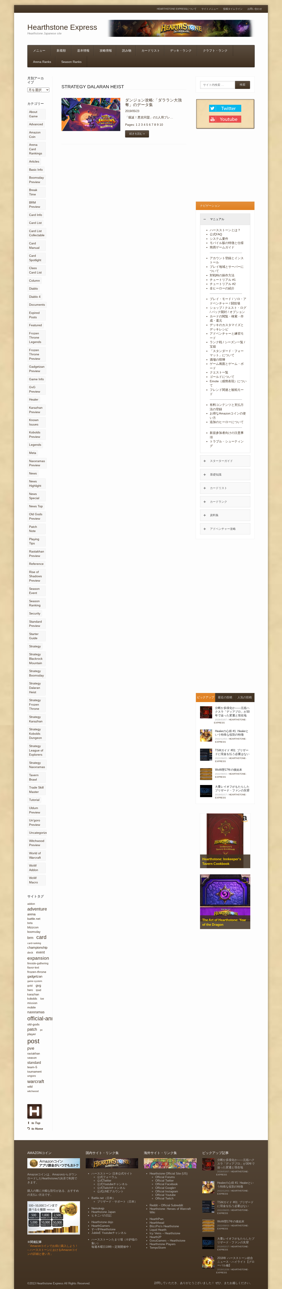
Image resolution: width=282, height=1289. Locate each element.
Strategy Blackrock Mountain (36, 658)
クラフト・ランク (215, 50)
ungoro (31, 1075)
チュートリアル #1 (223, 279)
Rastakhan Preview (36, 554)
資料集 (214, 515)
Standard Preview (35, 624)
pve (30, 1048)
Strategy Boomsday (36, 673)
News (33, 473)
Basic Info (36, 169)
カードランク (218, 501)
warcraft (35, 1081)
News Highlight (35, 483)
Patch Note (33, 529)
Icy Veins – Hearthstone (165, 1233)
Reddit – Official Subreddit (166, 1205)
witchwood (33, 1091)
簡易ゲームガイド (222, 247)
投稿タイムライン (233, 9)
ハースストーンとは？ (225, 230)
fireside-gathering (37, 963)
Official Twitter (164, 1180)
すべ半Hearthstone (103, 1229)
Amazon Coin (35, 135)
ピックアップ (205, 697)
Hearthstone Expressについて (177, 9)
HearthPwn (156, 1219)
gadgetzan (34, 976)
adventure (37, 909)
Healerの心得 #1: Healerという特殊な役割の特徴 (232, 732)
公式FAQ (216, 234)
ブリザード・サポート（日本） (117, 1201)
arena (31, 914)
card (41, 937)
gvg (38, 985)
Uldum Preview (34, 810)
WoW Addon (33, 868)
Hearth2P (155, 1237)
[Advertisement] (225, 166)
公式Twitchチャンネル (111, 1188)
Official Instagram (166, 1191)
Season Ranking (35, 603)
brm (30, 938)
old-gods (33, 1024)
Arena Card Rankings (35, 149)
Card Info (35, 215)
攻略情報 (106, 50)
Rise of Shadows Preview (35, 576)
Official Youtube (165, 1195)
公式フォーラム (107, 1177)
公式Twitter (104, 1180)
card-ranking (34, 943)
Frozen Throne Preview (34, 354)
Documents (37, 304)
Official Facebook (166, 1184)
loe (42, 998)
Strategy (35, 646)
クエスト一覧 (219, 372)
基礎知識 (215, 474)
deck (30, 952)
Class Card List (35, 270)
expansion (38, 958)
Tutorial (34, 800)
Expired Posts (34, 315)
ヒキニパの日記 (101, 1215)
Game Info (36, 379)
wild (30, 1086)
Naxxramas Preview (37, 463)
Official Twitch (164, 1198)
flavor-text (33, 967)
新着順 (61, 50)
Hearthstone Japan (103, 1212)
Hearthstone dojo (102, 1222)
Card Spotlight (35, 258)
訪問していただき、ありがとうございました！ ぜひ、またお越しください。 (203, 1283)
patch (32, 1029)
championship (37, 947)
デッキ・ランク (181, 50)
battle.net (33, 918)
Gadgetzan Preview (37, 369)
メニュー (39, 50)
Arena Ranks (42, 62)
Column (34, 280)
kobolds (32, 998)
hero (30, 990)
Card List (35, 223)
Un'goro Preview (34, 822)
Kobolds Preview (34, 434)
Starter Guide (34, 636)
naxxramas (36, 1012)
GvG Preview (34, 389)
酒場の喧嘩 (217, 359)
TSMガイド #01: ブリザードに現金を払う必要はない (232, 752)
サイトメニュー (209, 9)
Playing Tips (34, 541)
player (31, 1034)
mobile (31, 1007)
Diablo (33, 288)
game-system (34, 981)
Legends (35, 444)
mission (32, 1003)
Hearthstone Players (163, 1244)
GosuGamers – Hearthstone (167, 1240)
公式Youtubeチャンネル (112, 1184)
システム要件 (219, 238)
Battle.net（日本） (103, 1198)
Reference (36, 564)
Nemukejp (97, 1208)
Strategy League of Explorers (36, 750)
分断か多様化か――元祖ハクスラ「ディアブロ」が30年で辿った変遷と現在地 (232, 711)
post (33, 1041)
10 (161, 124)
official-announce (48, 1018)
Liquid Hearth (158, 1229)
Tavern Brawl (34, 777)
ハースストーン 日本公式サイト (111, 1173)
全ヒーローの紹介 (222, 288)
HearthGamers (100, 1225)
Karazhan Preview (36, 410)
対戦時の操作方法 (222, 275)
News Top (36, 506)
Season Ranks (71, 62)
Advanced (36, 124)
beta (30, 923)
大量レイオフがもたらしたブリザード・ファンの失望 (232, 788)
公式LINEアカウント (110, 1191)
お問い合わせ (254, 9)
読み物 (126, 50)
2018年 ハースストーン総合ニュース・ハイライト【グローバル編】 (235, 1261)
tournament (34, 1071)
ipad (38, 990)
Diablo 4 (35, 296)
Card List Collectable (37, 233)
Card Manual (34, 245)
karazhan (33, 994)
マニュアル (217, 219)
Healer (33, 399)
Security (34, 613)
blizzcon (33, 927)
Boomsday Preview (36, 180)
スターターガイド (221, 461)
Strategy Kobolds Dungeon (35, 733)
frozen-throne (36, 972)
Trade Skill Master (36, 790)
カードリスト (150, 50)
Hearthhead (157, 1222)
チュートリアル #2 (223, 284)
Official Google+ (165, 1188)
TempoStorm (158, 1247)
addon (31, 903)
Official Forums (165, 1177)
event (40, 952)
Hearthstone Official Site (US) (168, 1173)
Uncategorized (39, 832)
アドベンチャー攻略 (223, 528)
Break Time (33, 192)
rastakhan (33, 1053)
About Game (33, 114)
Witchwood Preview (36, 843)
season (32, 1057)
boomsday (34, 931)
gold (30, 985)
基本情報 (83, 50)
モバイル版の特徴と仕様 (227, 243)
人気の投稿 (244, 697)
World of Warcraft (35, 855)
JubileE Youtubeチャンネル (108, 1233)
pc (41, 1030)
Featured (35, 325)
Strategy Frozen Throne (35, 704)
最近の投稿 (225, 697)
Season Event (34, 591)
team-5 (32, 1067)
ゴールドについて (222, 376)
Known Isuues (34, 422)
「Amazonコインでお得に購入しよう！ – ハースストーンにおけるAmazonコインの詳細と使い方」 (52, 1249)
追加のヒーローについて (227, 422)
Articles (34, 161)
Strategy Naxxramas (37, 765)
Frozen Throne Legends (35, 338)
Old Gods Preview (35, 516)
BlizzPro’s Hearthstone (164, 1226)
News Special (34, 496)
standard (34, 1062)
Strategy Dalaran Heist (35, 688)
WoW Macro (33, 880)
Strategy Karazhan (36, 719)
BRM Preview (34, 205)
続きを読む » (137, 133)
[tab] (225, 219)
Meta (32, 453)
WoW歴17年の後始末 (228, 769)
